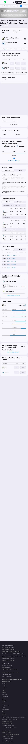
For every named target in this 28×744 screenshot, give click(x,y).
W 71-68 (13, 264)
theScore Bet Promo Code (8, 743)
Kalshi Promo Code (6, 730)
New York (4, 683)
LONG (8, 264)
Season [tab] (8, 201)
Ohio (3, 703)
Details (3, 48)
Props (20, 48)
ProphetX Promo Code (7, 736)
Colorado (4, 692)
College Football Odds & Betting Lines (11, 651)
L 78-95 (13, 258)
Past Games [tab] (20, 201)
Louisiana (4, 685)
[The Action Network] (5, 2)
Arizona (3, 690)
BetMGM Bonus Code (7, 721)
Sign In (24, 2)
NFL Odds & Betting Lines (8, 647)
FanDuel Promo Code (7, 740)
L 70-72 (13, 268)
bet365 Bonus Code (7, 723)
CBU (8, 255)
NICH (8, 268)
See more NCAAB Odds (13, 352)
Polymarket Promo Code (8, 725)
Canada (4, 714)
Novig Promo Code (6, 732)
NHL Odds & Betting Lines (8, 660)
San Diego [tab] (7, 170)
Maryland (4, 688)
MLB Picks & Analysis (7, 674)
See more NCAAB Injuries (13, 295)
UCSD (8, 146)
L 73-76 (13, 255)
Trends (24, 48)
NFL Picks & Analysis (7, 665)
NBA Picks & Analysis (7, 667)
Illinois (3, 698)
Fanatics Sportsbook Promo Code (10, 719)
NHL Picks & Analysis (7, 676)
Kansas (3, 707)
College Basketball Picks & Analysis (10, 672)
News (7, 48)
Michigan (4, 701)
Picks (16, 48)
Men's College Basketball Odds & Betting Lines (13, 653)
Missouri (4, 711)
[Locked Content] (14, 158)
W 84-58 (13, 261)
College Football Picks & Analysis (10, 669)
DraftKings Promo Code (7, 738)
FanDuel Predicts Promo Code (9, 727)
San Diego (21, 146)
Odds (12, 48)
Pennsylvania (5, 696)
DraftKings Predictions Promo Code (10, 734)
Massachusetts (5, 705)
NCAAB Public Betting (13, 160)
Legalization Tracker (6, 681)
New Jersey (5, 694)
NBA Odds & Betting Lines (8, 649)
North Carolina (5, 709)
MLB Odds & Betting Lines (8, 658)
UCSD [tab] (20, 170)
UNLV (8, 258)
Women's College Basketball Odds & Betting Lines (14, 656)
